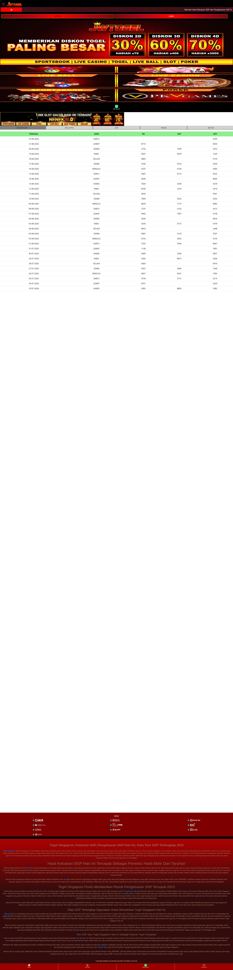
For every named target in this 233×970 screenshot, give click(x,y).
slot (64, 879)
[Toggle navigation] (3, 4)
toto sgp (79, 938)
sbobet (29, 868)
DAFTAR (58, 16)
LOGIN (171, 16)
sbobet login (102, 947)
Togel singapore (9, 851)
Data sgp (7, 914)
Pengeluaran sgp (130, 891)
